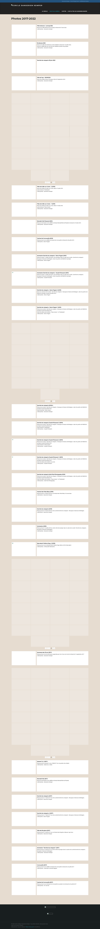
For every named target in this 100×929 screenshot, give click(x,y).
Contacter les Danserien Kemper (77, 11)
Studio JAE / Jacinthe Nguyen (50, 868)
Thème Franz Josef (29, 926)
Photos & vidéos (55, 11)
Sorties (64, 11)
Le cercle (45, 11)
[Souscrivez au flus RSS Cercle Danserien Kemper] (88, 925)
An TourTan (46, 885)
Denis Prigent (47, 816)
